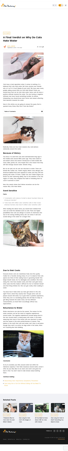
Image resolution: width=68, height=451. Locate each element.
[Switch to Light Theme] (59, 5)
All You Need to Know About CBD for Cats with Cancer (41, 420)
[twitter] (39, 46)
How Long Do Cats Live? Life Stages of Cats (25, 420)
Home (4, 439)
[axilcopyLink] (43, 47)
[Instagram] (63, 431)
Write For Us (11, 439)
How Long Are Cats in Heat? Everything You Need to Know (57, 420)
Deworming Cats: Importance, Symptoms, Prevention (21, 381)
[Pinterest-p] (60, 431)
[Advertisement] (23, 258)
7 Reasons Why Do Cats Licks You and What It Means (8, 420)
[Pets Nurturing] (8, 5)
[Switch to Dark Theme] (62, 5)
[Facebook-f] (54, 431)
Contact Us (26, 439)
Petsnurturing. (61, 439)
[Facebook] (37, 46)
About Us (18, 439)
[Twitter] (57, 431)
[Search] (53, 5)
